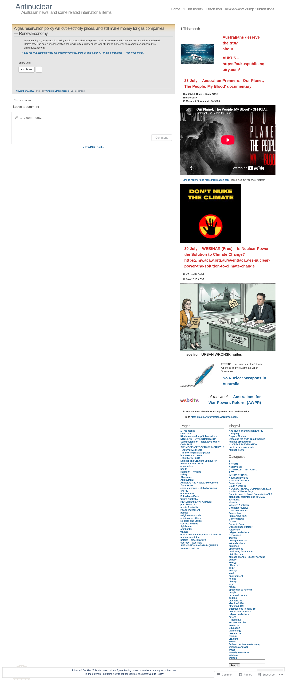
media (232, 587)
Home (175, 9)
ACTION (233, 464)
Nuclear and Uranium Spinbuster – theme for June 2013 (199, 462)
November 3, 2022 (25, 91)
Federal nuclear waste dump (244, 644)
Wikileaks (234, 655)
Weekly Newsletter (239, 652)
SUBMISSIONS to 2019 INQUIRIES (199, 545)
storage (233, 570)
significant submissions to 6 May (247, 497)
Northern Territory (239, 480)
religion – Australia (190, 515)
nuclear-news (236, 450)
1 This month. (193, 9)
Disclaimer (214, 9)
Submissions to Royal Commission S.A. (251, 494)
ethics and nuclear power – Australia (200, 534)
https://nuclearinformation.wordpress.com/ (214, 417)
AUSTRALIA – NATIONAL (243, 469)
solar (231, 568)
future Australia (189, 499)
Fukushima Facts (190, 496)
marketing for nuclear (241, 551)
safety (183, 474)
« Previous (89, 147)
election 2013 (236, 600)
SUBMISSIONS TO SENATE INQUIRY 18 (202, 447)
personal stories (238, 595)
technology (235, 630)
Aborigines (186, 477)
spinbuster (186, 529)
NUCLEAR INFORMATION (243, 444)
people (232, 592)
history (233, 581)
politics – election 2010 (193, 540)
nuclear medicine (190, 537)
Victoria (233, 502)
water (232, 649)
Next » (100, 147)
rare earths (235, 633)
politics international (240, 611)
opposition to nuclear (240, 589)
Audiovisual (186, 480)
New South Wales (238, 477)
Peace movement (190, 510)
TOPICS (233, 538)
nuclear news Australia (241, 447)
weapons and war (190, 548)
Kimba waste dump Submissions (249, 9)
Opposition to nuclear (240, 527)
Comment (161, 137)
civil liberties (236, 554)
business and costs (191, 455)
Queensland (235, 483)
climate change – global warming (198, 488)
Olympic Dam (236, 524)
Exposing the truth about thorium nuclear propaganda (247, 440)
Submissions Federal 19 (242, 608)
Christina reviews (238, 507)
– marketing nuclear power (195, 452)
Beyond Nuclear (238, 436)
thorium (233, 636)
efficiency (234, 565)
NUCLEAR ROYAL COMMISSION (198, 439)
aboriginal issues (238, 540)
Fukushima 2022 (238, 516)
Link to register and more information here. (206, 180)
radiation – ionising (190, 471)
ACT (231, 472)
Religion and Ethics (191, 521)
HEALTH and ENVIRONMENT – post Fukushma (197, 503)
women (233, 658)
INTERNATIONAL (238, 475)
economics (186, 466)
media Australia (189, 507)
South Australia (237, 486)
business (234, 546)
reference (234, 529)
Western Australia (239, 505)
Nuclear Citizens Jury (241, 491)
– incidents (235, 619)
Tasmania (234, 499)
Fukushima (235, 513)
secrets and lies (189, 523)
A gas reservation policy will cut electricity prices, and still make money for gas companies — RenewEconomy (83, 52)
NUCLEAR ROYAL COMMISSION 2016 (250, 488)
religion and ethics (190, 518)
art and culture (237, 543)
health (183, 469)
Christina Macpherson (57, 91)
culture (233, 559)
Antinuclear (33, 6)
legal (231, 584)
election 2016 (236, 603)
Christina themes (238, 510)
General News (236, 518)
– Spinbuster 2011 (190, 458)
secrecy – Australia (191, 542)
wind (231, 573)
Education (234, 628)
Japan (232, 521)
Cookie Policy (156, 674)
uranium (233, 639)
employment (236, 548)
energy (184, 491)
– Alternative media (191, 450)
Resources (235, 535)
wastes (184, 531)
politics (184, 512)
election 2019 (236, 606)
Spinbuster (186, 526)
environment (187, 493)
